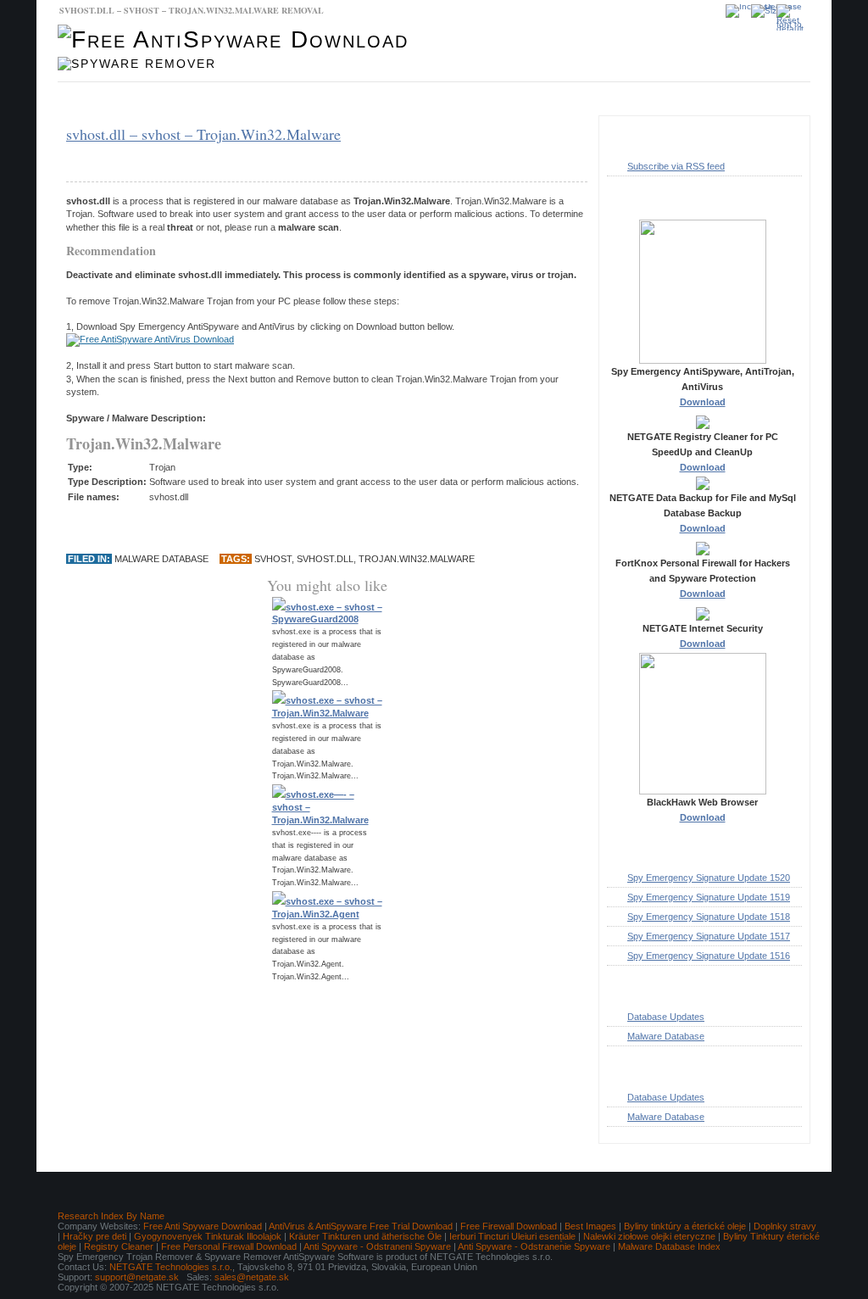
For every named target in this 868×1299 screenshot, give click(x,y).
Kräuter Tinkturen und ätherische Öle (365, 1236)
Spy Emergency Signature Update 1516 (708, 956)
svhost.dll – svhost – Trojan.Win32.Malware (203, 134)
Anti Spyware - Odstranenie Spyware (534, 1246)
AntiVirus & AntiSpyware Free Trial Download (361, 1226)
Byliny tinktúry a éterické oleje (685, 1226)
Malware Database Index (669, 1246)
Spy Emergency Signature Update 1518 (708, 917)
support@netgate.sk (137, 1277)
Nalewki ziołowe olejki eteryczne (649, 1236)
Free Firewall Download (508, 1226)
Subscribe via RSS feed (676, 166)
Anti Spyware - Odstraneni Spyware (377, 1246)
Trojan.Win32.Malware (417, 559)
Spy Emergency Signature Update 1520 (708, 878)
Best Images (590, 1226)
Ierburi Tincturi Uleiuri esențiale (512, 1236)
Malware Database (108, 99)
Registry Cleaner (118, 1246)
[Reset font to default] (793, 17)
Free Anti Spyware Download (202, 1226)
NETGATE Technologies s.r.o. (170, 1267)
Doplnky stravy (785, 1226)
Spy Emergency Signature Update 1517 (708, 936)
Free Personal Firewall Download (229, 1246)
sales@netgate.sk (251, 1277)
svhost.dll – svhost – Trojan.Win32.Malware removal (191, 10)
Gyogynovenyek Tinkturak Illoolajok (207, 1236)
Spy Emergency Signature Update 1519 (708, 897)
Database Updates (209, 99)
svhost (273, 559)
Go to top (777, 1161)
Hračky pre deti (94, 1236)
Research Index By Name (111, 1216)
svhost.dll (325, 559)
